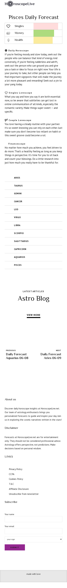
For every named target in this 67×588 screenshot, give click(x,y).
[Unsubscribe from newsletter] (6, 493)
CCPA (11, 474)
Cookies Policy (16, 478)
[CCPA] (6, 473)
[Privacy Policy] (6, 468)
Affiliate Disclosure (19, 488)
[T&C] (6, 483)
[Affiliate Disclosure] (6, 488)
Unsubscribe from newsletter (24, 493)
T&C (11, 483)
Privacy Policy (15, 469)
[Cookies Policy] (6, 478)
